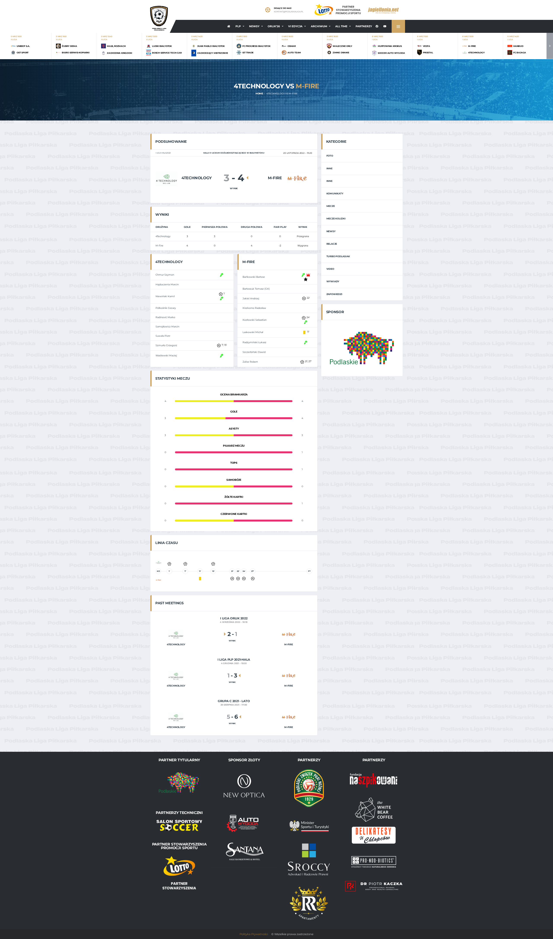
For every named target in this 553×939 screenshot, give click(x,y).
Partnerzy (364, 26)
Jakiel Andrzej (251, 298)
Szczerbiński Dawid (254, 352)
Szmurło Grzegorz (166, 345)
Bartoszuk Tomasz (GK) (256, 288)
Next (550, 46)
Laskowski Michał (253, 332)
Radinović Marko (165, 317)
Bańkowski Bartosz (254, 276)
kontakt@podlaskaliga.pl (288, 12)
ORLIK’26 (274, 26)
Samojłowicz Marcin (167, 326)
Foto (329, 155)
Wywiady (332, 281)
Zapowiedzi (334, 294)
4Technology (163, 236)
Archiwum (319, 26)
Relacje (331, 243)
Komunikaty (334, 193)
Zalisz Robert (250, 361)
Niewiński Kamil (165, 296)
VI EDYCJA (295, 26)
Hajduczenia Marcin (167, 284)
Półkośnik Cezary (166, 307)
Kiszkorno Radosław (254, 307)
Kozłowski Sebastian (255, 319)
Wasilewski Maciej (166, 355)
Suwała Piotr (163, 335)
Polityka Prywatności (254, 934)
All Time (341, 26)
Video (330, 268)
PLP (238, 26)
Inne (329, 168)
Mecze (330, 206)
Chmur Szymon (165, 274)
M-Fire (159, 245)
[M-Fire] (297, 178)
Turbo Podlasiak (338, 256)
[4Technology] (166, 178)
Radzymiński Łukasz (254, 342)
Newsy (254, 26)
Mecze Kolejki (336, 218)
